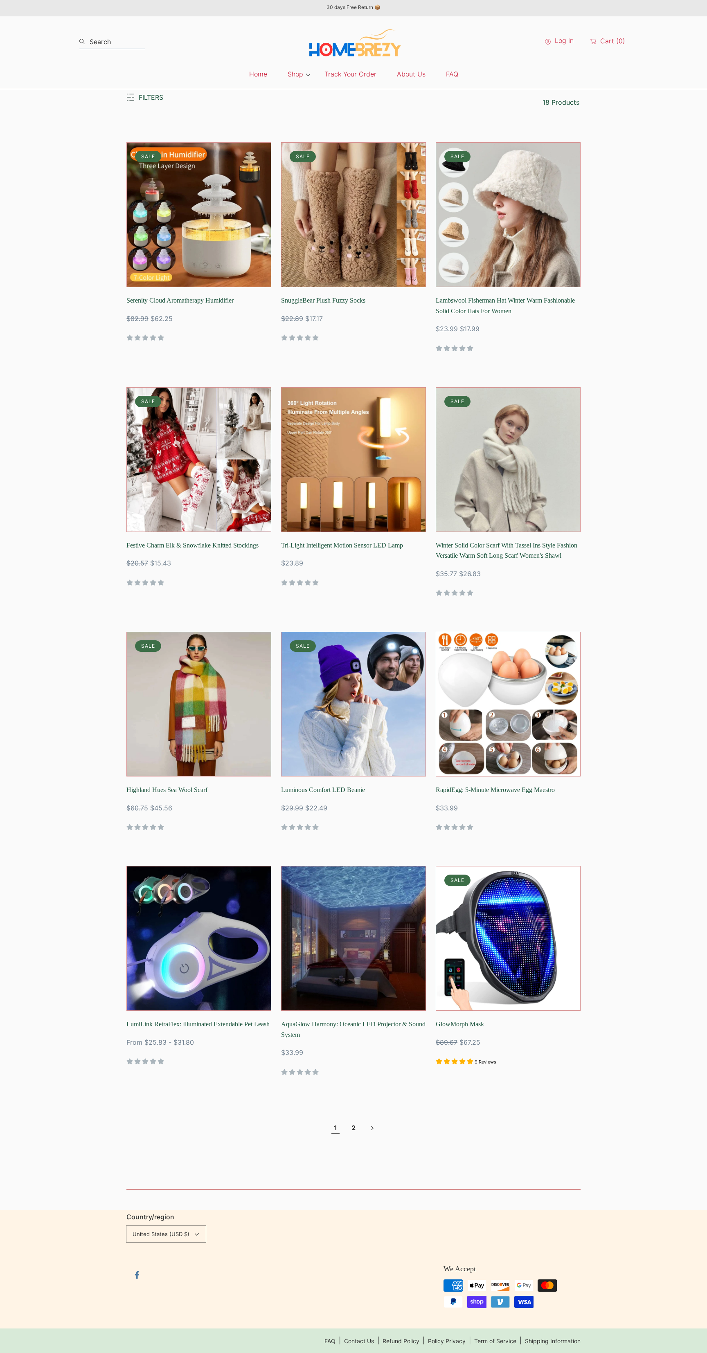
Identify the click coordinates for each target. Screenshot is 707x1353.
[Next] (372, 1128)
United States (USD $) (161, 1234)
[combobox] (112, 41)
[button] (144, 97)
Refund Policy (401, 1340)
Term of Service (495, 1340)
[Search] (84, 41)
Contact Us (359, 1340)
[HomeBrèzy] (353, 41)
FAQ (329, 1340)
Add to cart (216, 276)
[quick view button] (144, 276)
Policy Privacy (447, 1340)
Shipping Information (553, 1340)
